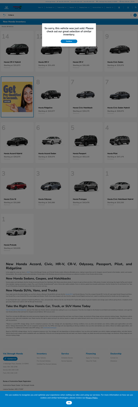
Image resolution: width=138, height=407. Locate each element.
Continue (69, 41)
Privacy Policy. (92, 397)
